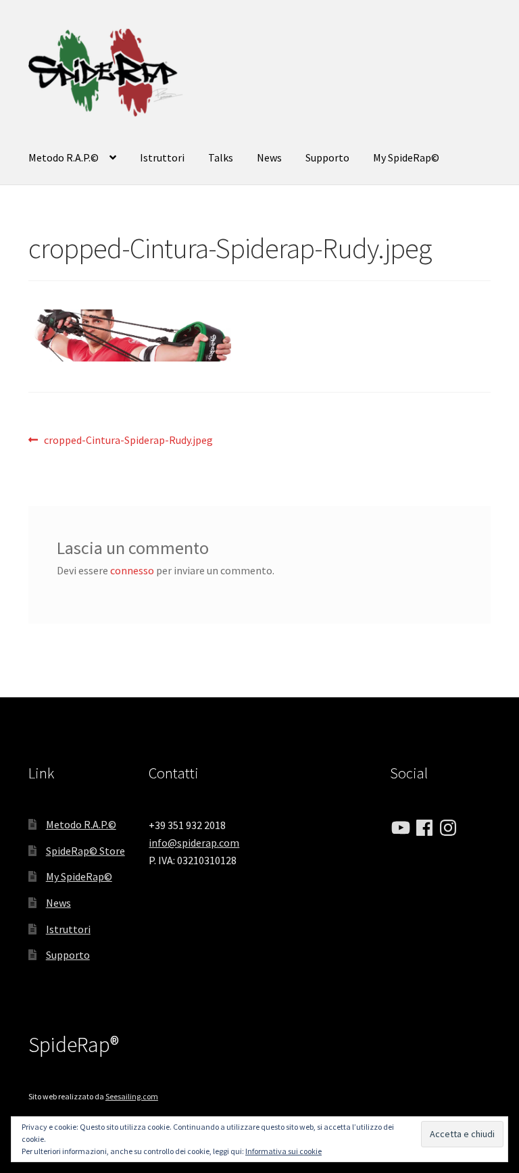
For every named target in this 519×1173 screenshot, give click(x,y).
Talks (220, 157)
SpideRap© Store (85, 850)
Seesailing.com (131, 1096)
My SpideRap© (406, 157)
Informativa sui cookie (283, 1151)
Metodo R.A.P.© (63, 157)
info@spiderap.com (194, 842)
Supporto (327, 157)
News (269, 157)
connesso (132, 570)
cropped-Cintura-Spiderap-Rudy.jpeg (128, 440)
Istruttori (162, 157)
